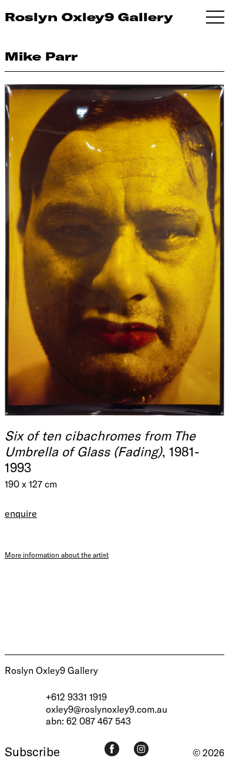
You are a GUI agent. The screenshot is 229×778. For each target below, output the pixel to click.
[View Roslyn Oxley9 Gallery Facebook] (112, 749)
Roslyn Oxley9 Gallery (51, 670)
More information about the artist (57, 554)
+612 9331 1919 (76, 696)
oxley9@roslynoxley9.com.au (106, 708)
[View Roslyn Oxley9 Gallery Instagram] (141, 749)
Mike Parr (41, 56)
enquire (21, 513)
